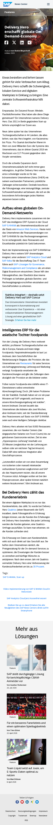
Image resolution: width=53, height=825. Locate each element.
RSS (26, 820)
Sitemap (33, 816)
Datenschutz (11, 811)
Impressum (43, 811)
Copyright (12, 816)
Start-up (20, 577)
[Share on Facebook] (6, 43)
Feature (8, 51)
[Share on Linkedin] (22, 43)
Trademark (22, 816)
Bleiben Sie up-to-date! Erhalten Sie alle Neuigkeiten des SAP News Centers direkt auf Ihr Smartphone (27, 608)
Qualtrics (12, 510)
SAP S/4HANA (9, 225)
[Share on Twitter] (14, 43)
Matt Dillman (15, 779)
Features (10, 12)
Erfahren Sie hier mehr (25, 320)
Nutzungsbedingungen (27, 811)
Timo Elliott (15, 730)
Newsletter (43, 816)
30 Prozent (38, 566)
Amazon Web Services (27, 229)
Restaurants (26, 363)
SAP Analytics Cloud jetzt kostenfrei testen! (26, 598)
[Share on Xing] (29, 43)
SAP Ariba (7, 261)
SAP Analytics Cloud (36, 257)
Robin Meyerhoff (22, 51)
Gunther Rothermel (18, 685)
